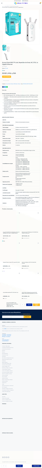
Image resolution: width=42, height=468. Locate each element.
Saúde (3, 384)
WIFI (32, 83)
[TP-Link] (3, 241)
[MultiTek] (21, 3)
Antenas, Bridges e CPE (5, 366)
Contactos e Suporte (18, 0)
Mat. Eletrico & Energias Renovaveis (7, 357)
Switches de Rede (5, 381)
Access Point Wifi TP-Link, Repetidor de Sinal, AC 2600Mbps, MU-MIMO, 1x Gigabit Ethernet (11, 233)
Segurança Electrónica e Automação (7, 385)
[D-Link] (22, 241)
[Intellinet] (3, 301)
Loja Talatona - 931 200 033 (6, 334)
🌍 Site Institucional (25, 0)
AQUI (5, 328)
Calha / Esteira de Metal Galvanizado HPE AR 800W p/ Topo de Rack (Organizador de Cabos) (29, 293)
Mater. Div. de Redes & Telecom (7, 373)
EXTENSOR (24, 83)
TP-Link (6, 68)
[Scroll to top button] (40, 464)
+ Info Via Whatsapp (6, 76)
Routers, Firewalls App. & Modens (7, 379)
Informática (4, 356)
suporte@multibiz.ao (5, 340)
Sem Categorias (4, 387)
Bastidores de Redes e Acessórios (7, 367)
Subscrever (27, 316)
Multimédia (4, 360)
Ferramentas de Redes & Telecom (7, 372)
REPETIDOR (29, 83)
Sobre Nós (3, 396)
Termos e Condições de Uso (6, 399)
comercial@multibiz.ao (5, 339)
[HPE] (22, 301)
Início (3, 6)
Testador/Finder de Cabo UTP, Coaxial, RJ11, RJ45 (11, 262)
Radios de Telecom (5, 378)
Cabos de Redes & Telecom (6, 369)
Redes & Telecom (7, 6)
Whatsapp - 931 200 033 (6, 336)
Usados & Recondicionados (6, 391)
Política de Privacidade (5, 398)
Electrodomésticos (5, 353)
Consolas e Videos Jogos (6, 346)
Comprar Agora (36, 465)
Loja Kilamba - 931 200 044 (6, 335)
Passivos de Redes (5, 375)
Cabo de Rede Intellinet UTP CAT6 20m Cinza (10, 292)
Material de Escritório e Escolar (7, 359)
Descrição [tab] (4, 90)
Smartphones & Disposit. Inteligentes (8, 390)
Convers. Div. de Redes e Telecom (7, 370)
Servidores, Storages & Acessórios (7, 388)
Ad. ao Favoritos (6, 80)
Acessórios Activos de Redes (6, 364)
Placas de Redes (4, 376)
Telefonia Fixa (4, 382)
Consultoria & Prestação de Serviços (7, 347)
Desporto (3, 350)
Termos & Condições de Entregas (7, 401)
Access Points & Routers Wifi (14, 6)
